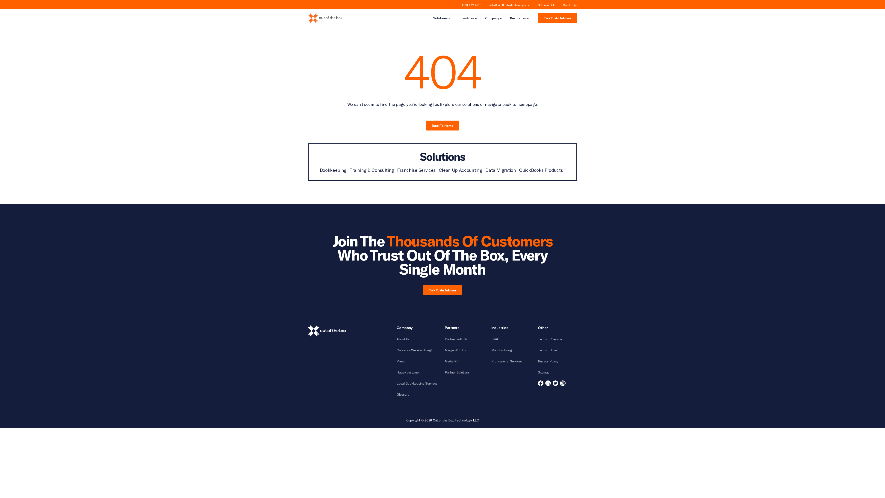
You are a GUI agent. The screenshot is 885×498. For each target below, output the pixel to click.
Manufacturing (501, 350)
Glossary (403, 394)
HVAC (495, 339)
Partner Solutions (457, 372)
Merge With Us (455, 350)
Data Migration (500, 170)
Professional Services (506, 361)
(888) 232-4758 (471, 4)
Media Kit (451, 361)
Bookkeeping (333, 170)
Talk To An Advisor (557, 18)
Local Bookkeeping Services (417, 383)
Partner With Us (456, 339)
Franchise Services (416, 170)
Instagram (563, 383)
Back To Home (442, 125)
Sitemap (543, 372)
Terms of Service (550, 339)
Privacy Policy (548, 361)
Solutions (440, 18)
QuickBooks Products (541, 170)
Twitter (555, 383)
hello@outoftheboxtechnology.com (509, 4)
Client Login (570, 4)
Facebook (540, 383)
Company (492, 18)
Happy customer (408, 372)
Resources (518, 18)
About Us (403, 339)
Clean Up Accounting (460, 170)
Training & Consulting (372, 170)
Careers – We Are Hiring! (414, 350)
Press (401, 361)
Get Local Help (546, 4)
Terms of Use (547, 350)
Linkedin (548, 383)
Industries (466, 18)
